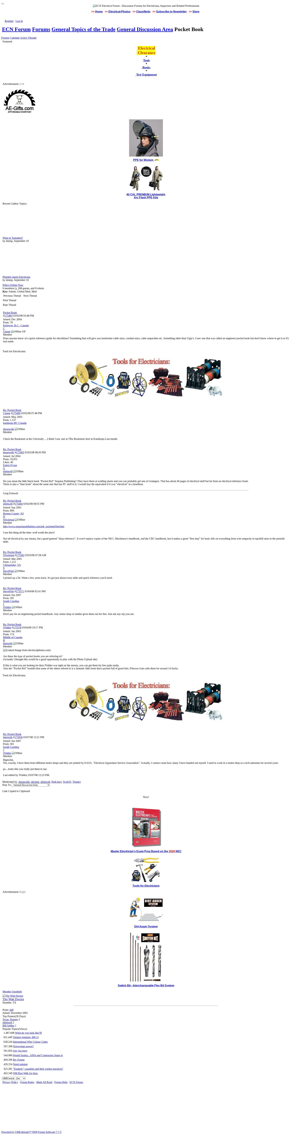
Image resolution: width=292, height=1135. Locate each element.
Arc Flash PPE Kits (146, 197)
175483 (8, 315)
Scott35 (67, 781)
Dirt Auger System (146, 926)
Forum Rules (27, 1082)
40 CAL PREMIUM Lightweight (146, 194)
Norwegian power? (23, 1046)
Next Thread (30, 295)
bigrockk (8, 737)
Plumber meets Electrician (16, 277)
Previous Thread (12, 295)
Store (195, 11)
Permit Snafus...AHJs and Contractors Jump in (38, 1055)
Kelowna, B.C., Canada (16, 325)
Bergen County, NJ (13, 513)
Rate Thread (9, 304)
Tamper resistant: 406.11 (26, 1037)
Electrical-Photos (119, 11)
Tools (146, 60)
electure (35, 781)
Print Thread (9, 300)
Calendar (15, 37)
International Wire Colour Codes (30, 1041)
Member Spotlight (12, 991)
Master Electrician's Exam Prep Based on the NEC (146, 851)
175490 (16, 413)
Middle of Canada (12, 637)
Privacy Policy (10, 1082)
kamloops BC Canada (15, 423)
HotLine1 (56, 781)
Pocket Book (10, 312)
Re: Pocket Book (12, 410)
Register (9, 21)
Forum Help (60, 1082)
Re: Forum (19, 1059)
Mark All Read (44, 1082)
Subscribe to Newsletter (171, 11)
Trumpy (76, 781)
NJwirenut (8, 555)
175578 (17, 627)
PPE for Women (143, 160)
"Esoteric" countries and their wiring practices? (38, 1068)
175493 (20, 452)
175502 (20, 555)
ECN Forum (16, 29)
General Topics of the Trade (83, 29)
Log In (19, 21)
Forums (41, 29)
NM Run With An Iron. (25, 1073)
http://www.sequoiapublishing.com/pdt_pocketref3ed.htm (33, 526)
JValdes (7, 627)
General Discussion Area (145, 29)
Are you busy (20, 1050)
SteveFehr (8, 591)
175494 (19, 503)
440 (11, 1009)
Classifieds (143, 11)
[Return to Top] (2, 3)
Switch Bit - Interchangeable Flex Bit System (146, 985)
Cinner (6, 413)
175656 (19, 737)
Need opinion (20, 1064)
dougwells (8, 452)
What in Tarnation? (13, 237)
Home (99, 11)
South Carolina (11, 601)
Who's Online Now (13, 285)
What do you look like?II (28, 1032)
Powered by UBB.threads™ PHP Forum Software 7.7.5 (31, 1132)
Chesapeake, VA (12, 565)
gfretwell (8, 503)
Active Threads (28, 37)
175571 (20, 591)
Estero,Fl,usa (10, 465)
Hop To (6, 784)
